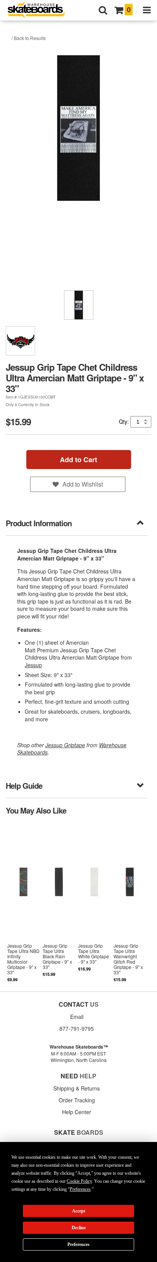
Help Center (76, 1112)
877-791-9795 (76, 1028)
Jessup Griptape (65, 745)
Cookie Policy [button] (79, 1181)
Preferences (78, 1244)
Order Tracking (77, 1100)
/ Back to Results (28, 38)
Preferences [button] (80, 1189)
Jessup (33, 665)
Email (76, 1016)
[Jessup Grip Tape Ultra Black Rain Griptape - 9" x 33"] (59, 903)
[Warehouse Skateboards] (40, 10)
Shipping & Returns (76, 1088)
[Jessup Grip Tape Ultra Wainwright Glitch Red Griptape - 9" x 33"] (129, 903)
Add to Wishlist (82, 484)
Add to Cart (78, 459)
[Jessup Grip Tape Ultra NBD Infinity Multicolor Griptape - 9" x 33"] (23, 903)
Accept (78, 1211)
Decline (79, 1227)
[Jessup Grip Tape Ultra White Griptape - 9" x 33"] (94, 903)
